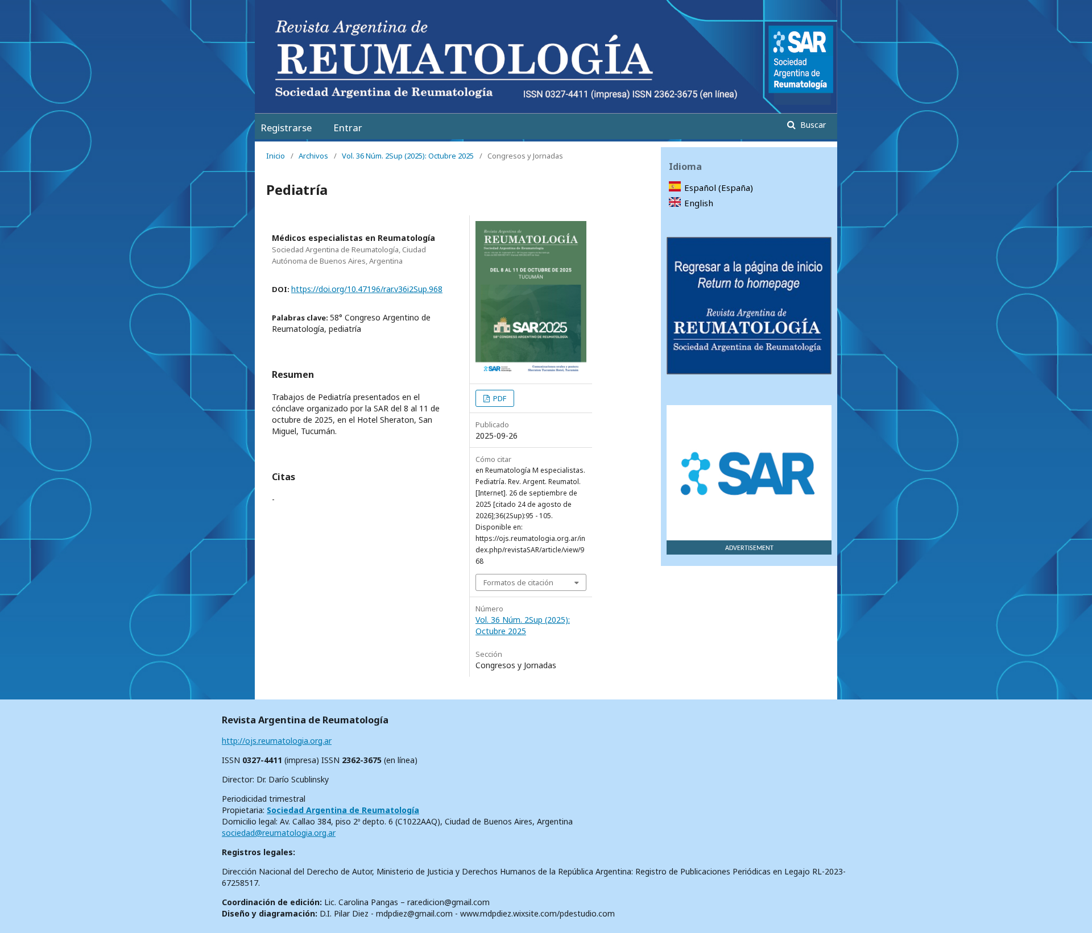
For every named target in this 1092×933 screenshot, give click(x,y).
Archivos (313, 156)
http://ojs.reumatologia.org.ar (277, 740)
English (698, 203)
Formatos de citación (518, 582)
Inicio (275, 156)
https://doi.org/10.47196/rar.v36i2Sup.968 (366, 289)
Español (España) (718, 187)
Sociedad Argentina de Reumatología (343, 810)
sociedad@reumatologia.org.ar (279, 832)
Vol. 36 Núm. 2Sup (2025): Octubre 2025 (408, 156)
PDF (498, 398)
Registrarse (286, 127)
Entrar (347, 127)
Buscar (812, 124)
